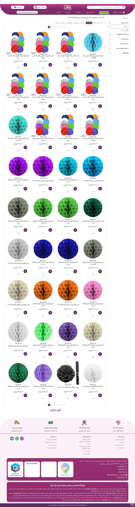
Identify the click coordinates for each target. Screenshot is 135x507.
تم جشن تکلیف (31, 498)
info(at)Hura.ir (120, 478)
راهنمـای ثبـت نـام (52, 448)
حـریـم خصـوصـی (119, 445)
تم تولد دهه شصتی (85, 498)
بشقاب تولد (52, 495)
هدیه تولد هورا (90, 12)
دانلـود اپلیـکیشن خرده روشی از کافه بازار (84, 447)
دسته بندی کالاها (118, 12)
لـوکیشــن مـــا (86, 454)
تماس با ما (78, 12)
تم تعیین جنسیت (40, 498)
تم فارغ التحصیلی (14, 498)
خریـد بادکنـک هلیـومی (51, 442)
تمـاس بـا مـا (87, 451)
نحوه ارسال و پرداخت (51, 440)
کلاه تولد (78, 493)
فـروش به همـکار (104, 12)
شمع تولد (99, 493)
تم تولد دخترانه (103, 498)
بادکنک (95, 493)
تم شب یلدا (23, 498)
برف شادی (89, 493)
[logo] (67, 7)
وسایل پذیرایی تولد (100, 495)
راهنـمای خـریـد (53, 445)
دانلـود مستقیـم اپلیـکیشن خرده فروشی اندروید (84, 442)
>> (64, 27)
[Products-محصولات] (103, 17)
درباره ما (68, 12)
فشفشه (84, 493)
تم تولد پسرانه (95, 498)
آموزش (59, 12)
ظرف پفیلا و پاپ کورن (62, 495)
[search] (106, 7)
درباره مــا (121, 442)
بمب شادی (72, 493)
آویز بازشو (123, 30)
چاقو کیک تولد (44, 495)
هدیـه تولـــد (120, 448)
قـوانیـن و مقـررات (119, 440)
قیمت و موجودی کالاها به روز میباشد (27, 12)
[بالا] (132, 504)
